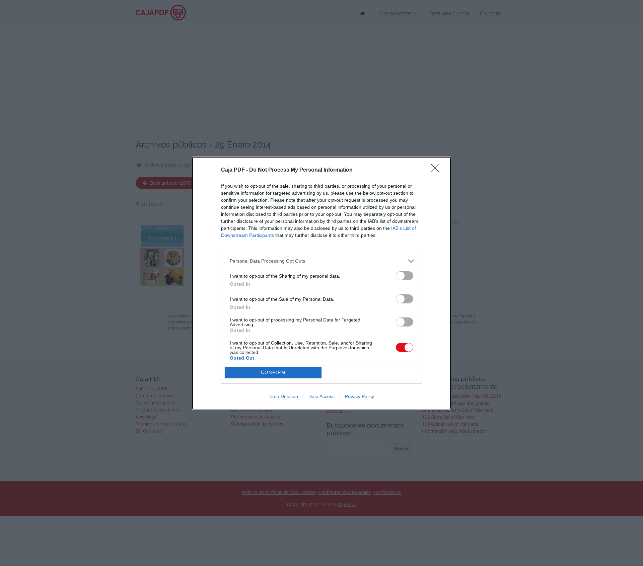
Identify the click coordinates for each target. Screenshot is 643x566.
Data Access (321, 396)
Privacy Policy (359, 396)
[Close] (437, 170)
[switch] (404, 275)
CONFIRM (273, 372)
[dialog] (321, 283)
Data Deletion (283, 396)
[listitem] (321, 261)
